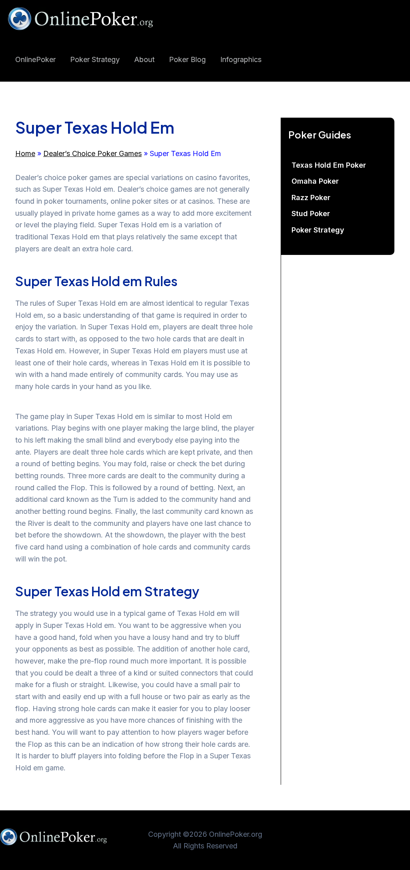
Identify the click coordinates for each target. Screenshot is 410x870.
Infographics (240, 59)
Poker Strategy (95, 59)
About (144, 59)
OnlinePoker (35, 59)
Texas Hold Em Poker (328, 165)
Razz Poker (310, 197)
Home (25, 153)
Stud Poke (310, 213)
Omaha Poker (315, 181)
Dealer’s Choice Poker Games (92, 153)
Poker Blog (187, 59)
